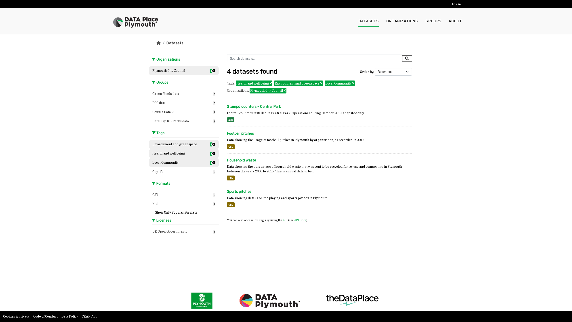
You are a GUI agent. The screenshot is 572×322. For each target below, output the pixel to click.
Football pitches (240, 133)
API (285, 220)
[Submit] (407, 58)
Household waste (241, 160)
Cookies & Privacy (16, 316)
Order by (366, 72)
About (455, 21)
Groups (433, 21)
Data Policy (70, 316)
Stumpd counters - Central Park (254, 106)
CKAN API (89, 316)
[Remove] (271, 83)
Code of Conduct (45, 316)
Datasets (368, 21)
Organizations (402, 21)
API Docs (300, 220)
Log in (456, 4)
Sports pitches (239, 191)
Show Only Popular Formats (176, 212)
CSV (230, 146)
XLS (230, 119)
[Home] (158, 43)
